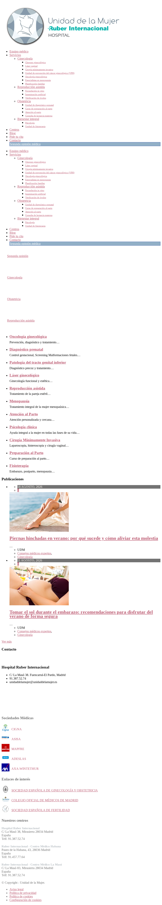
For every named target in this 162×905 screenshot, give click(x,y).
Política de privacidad (22, 893)
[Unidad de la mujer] (61, 44)
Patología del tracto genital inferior (37, 362)
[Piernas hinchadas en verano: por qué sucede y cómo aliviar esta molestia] (39, 530)
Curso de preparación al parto (38, 108)
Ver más (7, 641)
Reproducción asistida (31, 87)
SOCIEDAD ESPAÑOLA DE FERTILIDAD (40, 810)
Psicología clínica (23, 427)
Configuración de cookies (25, 900)
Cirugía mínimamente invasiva (39, 69)
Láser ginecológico (24, 375)
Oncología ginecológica (36, 76)
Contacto (15, 140)
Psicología (30, 123)
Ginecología (25, 58)
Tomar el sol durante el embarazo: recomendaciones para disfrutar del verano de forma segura (81, 614)
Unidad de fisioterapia (35, 126)
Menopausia (19, 401)
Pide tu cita (16, 136)
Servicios (15, 55)
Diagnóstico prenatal (26, 349)
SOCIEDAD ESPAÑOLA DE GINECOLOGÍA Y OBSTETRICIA (54, 790)
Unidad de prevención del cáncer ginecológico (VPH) (49, 73)
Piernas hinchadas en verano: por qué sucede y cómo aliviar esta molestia (83, 538)
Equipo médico (18, 51)
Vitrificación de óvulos (35, 98)
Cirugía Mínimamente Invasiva (34, 440)
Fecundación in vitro (34, 91)
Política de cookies (21, 896)
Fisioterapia (19, 466)
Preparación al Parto (26, 453)
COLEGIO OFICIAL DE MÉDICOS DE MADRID (44, 800)
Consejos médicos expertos (34, 553)
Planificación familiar (35, 84)
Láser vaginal (31, 66)
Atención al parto (33, 112)
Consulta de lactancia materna (38, 116)
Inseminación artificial (35, 94)
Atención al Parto (23, 414)
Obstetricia (24, 101)
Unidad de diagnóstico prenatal (39, 105)
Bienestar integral (28, 119)
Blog (12, 133)
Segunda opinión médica (25, 144)
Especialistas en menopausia (38, 80)
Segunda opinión (17, 256)
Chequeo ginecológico (35, 62)
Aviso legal (16, 889)
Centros (14, 129)
